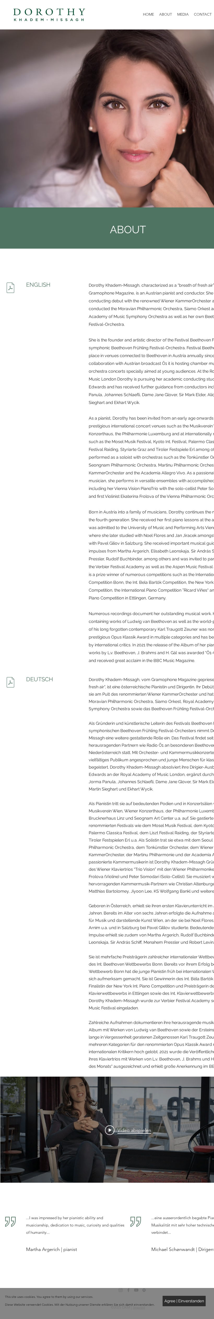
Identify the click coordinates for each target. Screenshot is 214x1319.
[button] (184, 1301)
